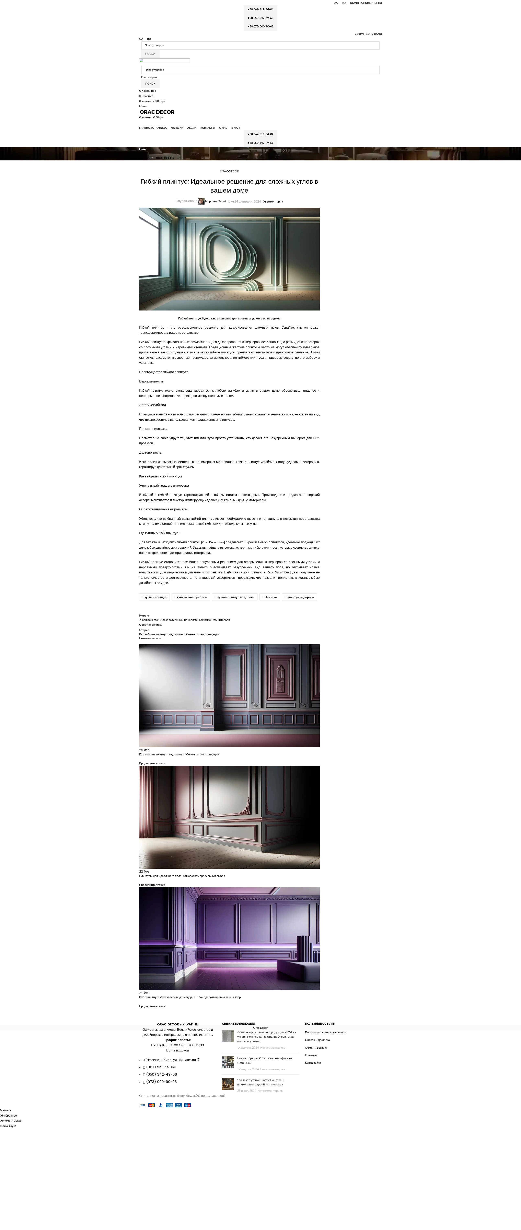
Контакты (311, 1055)
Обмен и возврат (316, 1047)
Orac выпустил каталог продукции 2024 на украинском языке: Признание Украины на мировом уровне (266, 1036)
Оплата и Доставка (317, 1040)
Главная (144, 158)
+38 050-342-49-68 (260, 18)
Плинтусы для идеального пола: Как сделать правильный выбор (182, 876)
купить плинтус (155, 597)
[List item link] (177, 1072)
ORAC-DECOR (164, 158)
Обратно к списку (150, 624)
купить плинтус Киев (192, 597)
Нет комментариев (272, 1047)
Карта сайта (313, 1062)
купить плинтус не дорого (235, 597)
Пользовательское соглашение (325, 1032)
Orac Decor (260, 1027)
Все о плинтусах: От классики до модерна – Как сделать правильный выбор (190, 997)
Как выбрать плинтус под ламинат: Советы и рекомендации (179, 754)
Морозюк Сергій (215, 201)
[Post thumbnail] (228, 1040)
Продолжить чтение (152, 763)
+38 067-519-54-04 (260, 9)
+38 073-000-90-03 (260, 26)
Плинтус (271, 597)
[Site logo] (164, 61)
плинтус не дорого (300, 597)
